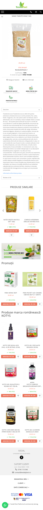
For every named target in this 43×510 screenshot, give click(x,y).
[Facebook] (21, 457)
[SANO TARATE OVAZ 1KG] (22, 40)
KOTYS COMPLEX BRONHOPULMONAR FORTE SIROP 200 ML (32, 385)
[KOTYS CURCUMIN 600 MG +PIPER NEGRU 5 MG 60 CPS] (10, 413)
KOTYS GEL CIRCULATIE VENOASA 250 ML (32, 346)
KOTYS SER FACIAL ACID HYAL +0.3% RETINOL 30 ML (11, 346)
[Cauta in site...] (40, 12)
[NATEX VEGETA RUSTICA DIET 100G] (11, 204)
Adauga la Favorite (13, 80)
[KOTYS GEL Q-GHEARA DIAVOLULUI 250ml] (32, 413)
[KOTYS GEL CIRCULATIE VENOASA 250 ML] (32, 332)
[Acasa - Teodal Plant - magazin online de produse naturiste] (22, 4)
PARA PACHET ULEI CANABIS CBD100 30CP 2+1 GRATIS (32, 294)
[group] (22, 40)
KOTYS (32, 382)
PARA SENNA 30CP (11, 293)
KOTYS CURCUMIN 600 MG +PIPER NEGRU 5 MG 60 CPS (11, 431)
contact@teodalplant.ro (22, 472)
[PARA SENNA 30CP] (10, 279)
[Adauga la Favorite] (11, 235)
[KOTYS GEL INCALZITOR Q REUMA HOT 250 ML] (10, 371)
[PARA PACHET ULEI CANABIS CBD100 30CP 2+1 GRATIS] (32, 279)
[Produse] (2, 12)
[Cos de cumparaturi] (36, 12)
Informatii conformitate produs (12, 173)
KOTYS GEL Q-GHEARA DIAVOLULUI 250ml (32, 431)
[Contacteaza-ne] (31, 12)
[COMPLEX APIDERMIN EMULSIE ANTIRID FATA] (31, 204)
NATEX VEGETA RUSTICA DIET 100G (12, 221)
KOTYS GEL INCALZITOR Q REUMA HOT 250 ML (10, 385)
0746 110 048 (23, 470)
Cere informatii (29, 80)
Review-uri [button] (7, 177)
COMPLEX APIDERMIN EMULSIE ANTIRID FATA (31, 221)
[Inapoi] (1, 16)
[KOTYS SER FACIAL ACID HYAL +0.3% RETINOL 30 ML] (10, 332)
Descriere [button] (6, 109)
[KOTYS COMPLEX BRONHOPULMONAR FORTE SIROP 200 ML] (32, 371)
